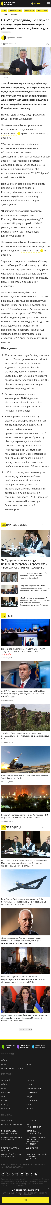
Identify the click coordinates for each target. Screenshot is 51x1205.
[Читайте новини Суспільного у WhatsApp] (36, 1174)
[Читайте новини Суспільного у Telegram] (31, 1174)
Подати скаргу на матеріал (10, 1149)
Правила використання (33, 1126)
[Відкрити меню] (49, 3)
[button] (10, 134)
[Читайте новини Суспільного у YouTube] (22, 1174)
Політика (5, 1092)
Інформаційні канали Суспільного (12, 1138)
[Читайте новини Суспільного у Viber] (27, 1174)
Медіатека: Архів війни (12, 1068)
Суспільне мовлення (11, 1125)
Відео (4, 1064)
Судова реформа (15, 11)
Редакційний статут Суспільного (11, 1155)
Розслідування (33, 1088)
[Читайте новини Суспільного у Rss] (3, 1174)
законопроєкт (38, 472)
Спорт (29, 1105)
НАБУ (4, 11)
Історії (4, 1101)
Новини (30, 1109)
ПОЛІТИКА (14, 14)
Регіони (30, 1084)
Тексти (29, 1060)
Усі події (5, 1080)
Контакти (31, 1121)
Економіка (31, 1092)
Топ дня (30, 1080)
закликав (19, 501)
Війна (4, 1060)
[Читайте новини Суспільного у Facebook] (8, 1174)
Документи (32, 1148)
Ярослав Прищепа (14, 38)
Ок (25, 1200)
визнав (45, 355)
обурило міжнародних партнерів (23, 384)
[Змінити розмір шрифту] (47, 43)
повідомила (28, 265)
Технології (31, 1101)
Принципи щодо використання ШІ (10, 1132)
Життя (4, 14)
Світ (3, 1096)
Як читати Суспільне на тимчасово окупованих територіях (36, 1140)
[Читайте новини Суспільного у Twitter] (12, 1174)
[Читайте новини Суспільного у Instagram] (17, 1174)
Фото (29, 1064)
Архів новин (7, 1121)
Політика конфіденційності (35, 1132)
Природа (5, 1105)
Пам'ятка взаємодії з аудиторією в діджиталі (36, 1156)
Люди (29, 1096)
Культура (5, 1109)
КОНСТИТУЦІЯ (29, 11)
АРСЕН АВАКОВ (42, 11)
